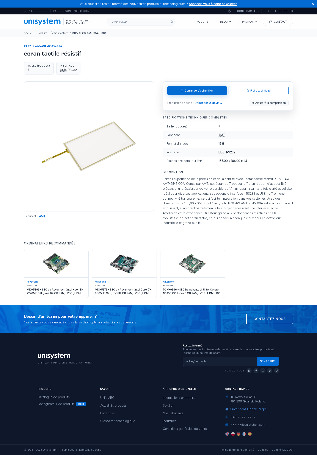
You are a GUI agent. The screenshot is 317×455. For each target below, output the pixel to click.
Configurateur (248, 11)
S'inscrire (268, 361)
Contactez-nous (270, 319)
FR (286, 11)
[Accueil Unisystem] (42, 21)
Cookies (263, 449)
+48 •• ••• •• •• (35, 11)
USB (63, 70)
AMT (42, 216)
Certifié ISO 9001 (282, 449)
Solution (168, 405)
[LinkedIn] (249, 370)
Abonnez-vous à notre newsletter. (213, 4)
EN (269, 11)
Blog (224, 21)
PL (275, 11)
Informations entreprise (179, 397)
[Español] (250, 434)
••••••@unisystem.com (73, 11)
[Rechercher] (171, 21)
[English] (227, 434)
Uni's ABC (107, 397)
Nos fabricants (173, 413)
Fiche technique (260, 90)
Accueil (28, 33)
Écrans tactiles (60, 33)
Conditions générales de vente (185, 428)
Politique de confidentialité (237, 449)
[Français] (244, 434)
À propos (247, 21)
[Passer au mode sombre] (229, 11)
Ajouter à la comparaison (270, 102)
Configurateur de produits (56, 404)
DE (280, 11)
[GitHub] (276, 370)
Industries (169, 421)
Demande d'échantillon (199, 90)
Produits (202, 21)
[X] (269, 370)
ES (291, 11)
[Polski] (233, 434)
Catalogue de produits (54, 397)
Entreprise (107, 413)
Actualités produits (113, 405)
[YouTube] (262, 370)
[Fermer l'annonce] (312, 3)
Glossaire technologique (117, 421)
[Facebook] (256, 370)
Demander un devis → (209, 102)
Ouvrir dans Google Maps (248, 409)
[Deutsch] (238, 434)
